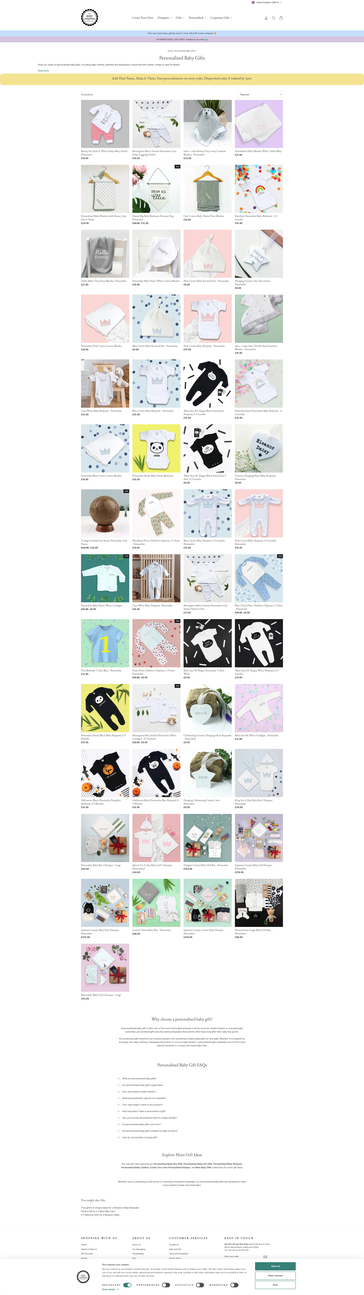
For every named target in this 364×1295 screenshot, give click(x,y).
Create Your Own (142, 18)
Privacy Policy (175, 1258)
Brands (84, 1258)
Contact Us (174, 1245)
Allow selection (275, 1275)
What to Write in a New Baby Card (98, 1211)
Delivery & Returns (89, 1249)
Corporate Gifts (220, 18)
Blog (134, 1258)
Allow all (275, 1266)
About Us (136, 1245)
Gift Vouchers (87, 1254)
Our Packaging (138, 1249)
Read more (43, 70)
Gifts (179, 18)
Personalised (196, 18)
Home (170, 51)
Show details (108, 1289)
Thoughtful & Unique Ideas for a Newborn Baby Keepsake (110, 1207)
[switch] (166, 1285)
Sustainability (138, 1254)
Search (84, 1245)
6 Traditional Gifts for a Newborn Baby (100, 1214)
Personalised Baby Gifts (184, 51)
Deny (275, 1285)
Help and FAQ (175, 1249)
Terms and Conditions (178, 1254)
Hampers (163, 18)
